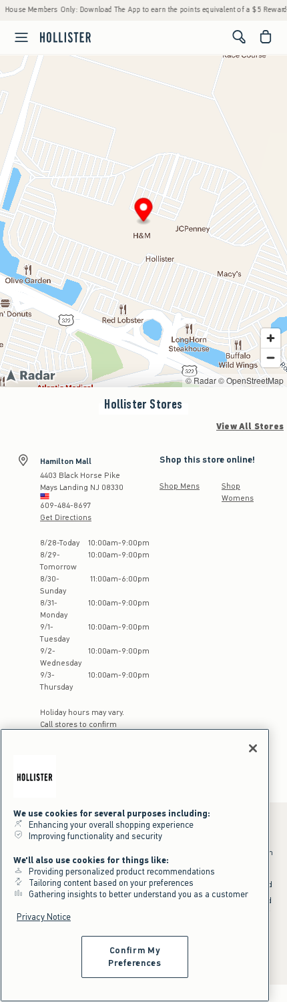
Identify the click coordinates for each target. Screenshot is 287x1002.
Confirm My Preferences (134, 956)
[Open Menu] (16, 37)
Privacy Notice (44, 917)
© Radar (201, 380)
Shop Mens (180, 486)
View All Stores (250, 426)
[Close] (253, 748)
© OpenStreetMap (251, 380)
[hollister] (65, 36)
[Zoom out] (270, 357)
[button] (144, 212)
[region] (135, 865)
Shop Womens (238, 492)
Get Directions (65, 517)
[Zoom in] (270, 338)
